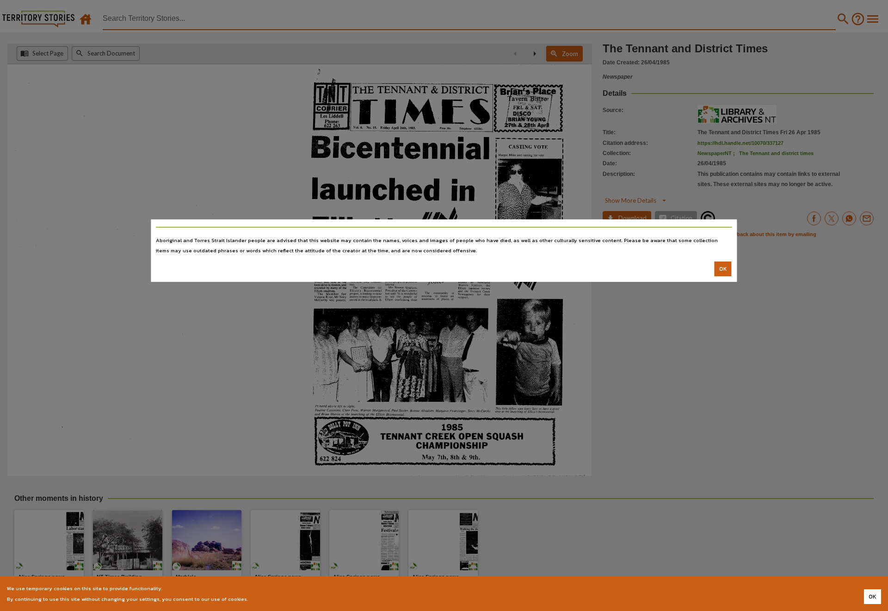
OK (723, 269)
